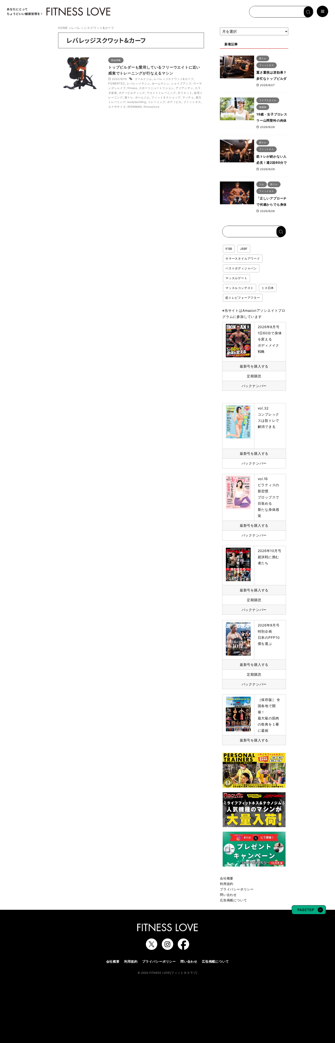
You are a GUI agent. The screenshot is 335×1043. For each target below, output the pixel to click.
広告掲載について (233, 900)
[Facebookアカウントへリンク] (183, 947)
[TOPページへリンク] (58, 11)
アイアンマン (184, 88)
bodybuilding (136, 102)
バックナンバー (254, 386)
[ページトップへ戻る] (309, 912)
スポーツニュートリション (156, 88)
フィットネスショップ (165, 97)
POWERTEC (116, 83)
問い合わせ (228, 895)
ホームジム (142, 97)
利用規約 (226, 884)
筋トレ (129, 97)
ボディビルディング (132, 93)
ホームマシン (160, 83)
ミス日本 (267, 288)
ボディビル (174, 102)
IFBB (228, 249)
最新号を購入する (254, 366)
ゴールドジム (143, 79)
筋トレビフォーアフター (242, 297)
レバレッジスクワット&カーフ (173, 79)
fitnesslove (152, 106)
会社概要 (226, 878)
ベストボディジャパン (241, 268)
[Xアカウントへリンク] (151, 947)
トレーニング (156, 102)
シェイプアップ (181, 83)
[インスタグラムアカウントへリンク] (167, 947)
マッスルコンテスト (239, 288)
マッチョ (188, 97)
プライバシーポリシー (237, 889)
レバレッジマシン (138, 83)
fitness (132, 88)
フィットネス (192, 102)
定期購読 (254, 376)
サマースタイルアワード (242, 258)
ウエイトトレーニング (161, 93)
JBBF (244, 249)
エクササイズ (117, 106)
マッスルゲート (236, 278)
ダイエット (185, 93)
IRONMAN (134, 106)
